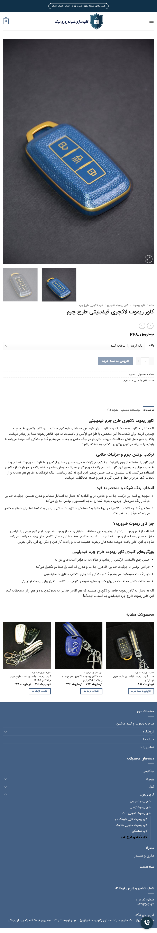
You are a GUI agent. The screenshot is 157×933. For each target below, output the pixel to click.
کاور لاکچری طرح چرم (91, 305)
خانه (151, 305)
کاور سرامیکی (139, 831)
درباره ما (148, 739)
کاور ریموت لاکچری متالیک (131, 825)
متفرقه (150, 847)
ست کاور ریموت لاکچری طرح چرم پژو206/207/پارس (82, 678)
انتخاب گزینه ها (91, 691)
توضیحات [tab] (148, 410)
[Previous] (145, 151)
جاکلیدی (148, 771)
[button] (151, 21)
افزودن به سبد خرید (115, 361)
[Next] (8, 151)
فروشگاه (148, 731)
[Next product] (150, 326)
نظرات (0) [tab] (112, 410)
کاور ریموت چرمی (140, 801)
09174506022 (145, 904)
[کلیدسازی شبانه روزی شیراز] (78, 21)
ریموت (150, 778)
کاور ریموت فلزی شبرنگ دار (131, 819)
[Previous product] (142, 326)
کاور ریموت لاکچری (117, 305)
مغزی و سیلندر (144, 855)
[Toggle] (5, 731)
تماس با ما (147, 747)
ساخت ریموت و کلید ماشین (135, 723)
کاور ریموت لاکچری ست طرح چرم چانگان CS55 (30, 678)
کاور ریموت (139, 305)
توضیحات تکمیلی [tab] (130, 410)
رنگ (151, 345)
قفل (151, 786)
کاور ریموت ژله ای (140, 807)
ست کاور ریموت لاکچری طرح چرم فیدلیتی (133, 678)
